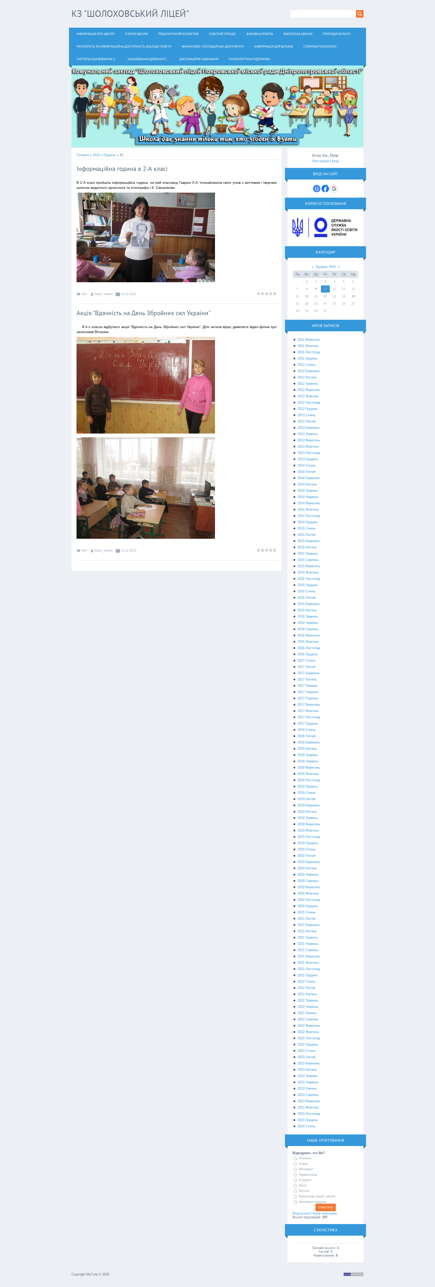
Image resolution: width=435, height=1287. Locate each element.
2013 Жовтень (308, 446)
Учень (303, 1164)
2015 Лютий (306, 535)
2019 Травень (308, 818)
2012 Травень (308, 383)
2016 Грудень (308, 654)
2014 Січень (307, 465)
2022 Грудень (308, 1044)
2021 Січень (307, 912)
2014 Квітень (307, 484)
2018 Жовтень (308, 774)
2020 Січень (307, 849)
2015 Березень (309, 541)
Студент (305, 1180)
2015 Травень (308, 553)
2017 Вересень (309, 704)
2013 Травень (308, 434)
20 (353, 296)
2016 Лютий (306, 597)
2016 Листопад (309, 648)
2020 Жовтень (308, 893)
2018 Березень (309, 742)
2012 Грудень (308, 409)
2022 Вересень (309, 1025)
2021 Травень (308, 937)
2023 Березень (309, 1063)
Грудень (109, 155)
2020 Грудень (308, 906)
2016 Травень (308, 616)
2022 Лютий (306, 988)
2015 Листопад (309, 579)
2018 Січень (307, 730)
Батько (304, 1191)
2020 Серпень (308, 881)
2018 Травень (308, 755)
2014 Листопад (309, 516)
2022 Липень (307, 1013)
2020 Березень (309, 862)
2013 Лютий (306, 421)
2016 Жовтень (308, 642)
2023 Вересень (309, 1101)
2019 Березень (309, 805)
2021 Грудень (308, 975)
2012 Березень (309, 371)
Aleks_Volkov (103, 294)
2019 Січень (307, 793)
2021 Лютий (306, 918)
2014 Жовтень (308, 509)
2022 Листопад (309, 1038)
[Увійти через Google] (334, 189)
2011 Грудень (308, 358)
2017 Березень (309, 673)
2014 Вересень (309, 503)
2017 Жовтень (308, 711)
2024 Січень (307, 1126)
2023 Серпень (308, 1095)
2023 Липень (307, 1088)
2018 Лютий (306, 736)
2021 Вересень (309, 956)
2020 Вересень (309, 887)
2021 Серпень (308, 950)
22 (307, 303)
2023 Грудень (308, 1120)
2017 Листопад (309, 717)
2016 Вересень (309, 635)
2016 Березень (309, 604)
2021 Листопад (309, 969)
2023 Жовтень (308, 1107)
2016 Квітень (307, 610)
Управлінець (308, 1174)
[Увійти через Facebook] (325, 188)
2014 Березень (309, 478)
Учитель (305, 1158)
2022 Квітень (307, 994)
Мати (303, 1185)
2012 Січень (307, 365)
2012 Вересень (309, 390)
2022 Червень (308, 1007)
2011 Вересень (309, 339)
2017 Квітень (307, 679)
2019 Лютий (306, 799)
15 (307, 296)
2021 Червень (308, 944)
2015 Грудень (308, 585)
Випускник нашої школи (317, 1196)
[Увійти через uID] (316, 188)
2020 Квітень (307, 868)
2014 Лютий (306, 472)
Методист (306, 1169)
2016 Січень (307, 591)
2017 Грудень (308, 723)
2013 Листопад (309, 453)
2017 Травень (308, 686)
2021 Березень (309, 925)
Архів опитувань (324, 1213)
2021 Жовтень (308, 962)
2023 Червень (308, 1082)
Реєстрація (320, 161)
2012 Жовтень (308, 396)
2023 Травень (308, 1076)
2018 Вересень (309, 767)
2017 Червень (308, 692)
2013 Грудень (308, 459)
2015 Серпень (308, 560)
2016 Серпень (308, 629)
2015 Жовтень (308, 572)
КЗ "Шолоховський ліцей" (130, 13)
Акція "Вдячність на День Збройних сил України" (143, 313)
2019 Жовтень (308, 830)
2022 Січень (307, 981)
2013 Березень (309, 428)
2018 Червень (308, 761)
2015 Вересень (309, 566)
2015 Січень (307, 528)
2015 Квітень (307, 547)
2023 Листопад (309, 1114)
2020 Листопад (309, 900)
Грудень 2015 (325, 267)
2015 (96, 155)
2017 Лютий (306, 667)
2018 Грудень (308, 786)
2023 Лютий (306, 1057)
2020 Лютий (306, 855)
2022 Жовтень (308, 1032)
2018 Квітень (307, 748)
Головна (83, 155)
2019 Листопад (309, 837)
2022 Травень (308, 1000)
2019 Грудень (308, 843)
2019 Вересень (309, 824)
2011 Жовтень (308, 346)
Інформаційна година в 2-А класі (122, 169)
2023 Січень (307, 1051)
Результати (301, 1213)
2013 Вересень (309, 440)
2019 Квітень (307, 811)
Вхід (335, 161)
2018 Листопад (309, 780)
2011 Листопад (309, 352)
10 (325, 289)
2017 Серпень (308, 698)
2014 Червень (308, 497)
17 (325, 296)
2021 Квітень (307, 931)
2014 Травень (308, 490)
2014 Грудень (308, 522)
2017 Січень (307, 660)
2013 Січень (307, 415)
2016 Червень (308, 623)
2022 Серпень (308, 1019)
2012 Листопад (309, 402)
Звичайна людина (312, 1202)
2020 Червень (308, 874)
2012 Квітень (307, 377)
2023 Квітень (307, 1069)
